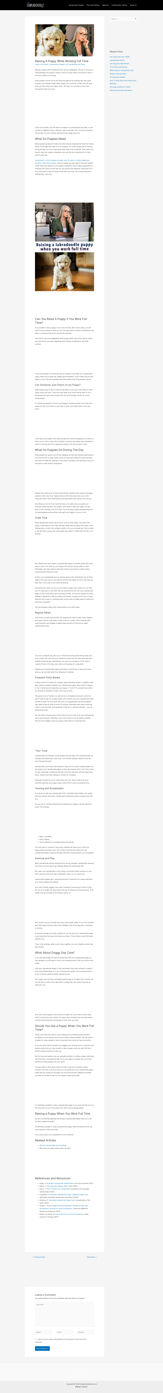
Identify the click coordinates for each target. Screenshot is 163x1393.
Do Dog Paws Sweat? (117, 77)
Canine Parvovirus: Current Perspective (69, 1214)
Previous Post (39, 1257)
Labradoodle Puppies (76, 5)
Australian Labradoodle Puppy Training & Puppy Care (69, 1194)
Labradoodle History (117, 60)
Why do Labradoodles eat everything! (53, 1145)
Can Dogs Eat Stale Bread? (119, 64)
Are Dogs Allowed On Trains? (120, 87)
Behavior (105, 5)
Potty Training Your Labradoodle (58, 1189)
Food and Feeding (93, 5)
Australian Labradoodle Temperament (60, 1183)
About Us (133, 5)
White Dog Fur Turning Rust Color (122, 70)
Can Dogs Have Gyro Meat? (120, 57)
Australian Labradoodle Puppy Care (62, 1200)
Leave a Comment (41, 64)
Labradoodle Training (119, 5)
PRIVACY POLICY (81, 1373)
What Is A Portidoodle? (118, 74)
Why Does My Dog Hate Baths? (121, 90)
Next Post (91, 1257)
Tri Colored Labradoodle (118, 67)
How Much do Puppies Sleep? (57, 1186)
